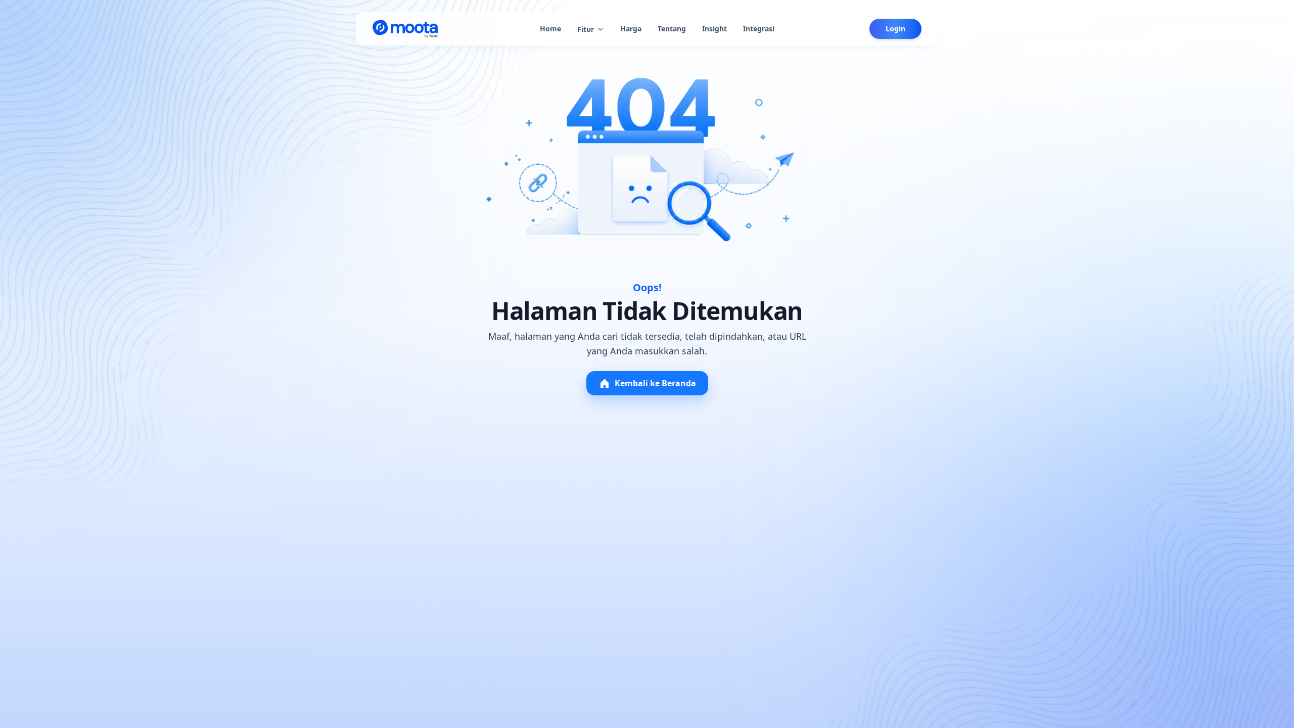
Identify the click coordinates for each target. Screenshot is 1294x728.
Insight (714, 28)
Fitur (585, 29)
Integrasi (758, 28)
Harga (630, 28)
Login (895, 28)
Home (550, 28)
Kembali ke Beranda (655, 383)
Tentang (672, 28)
